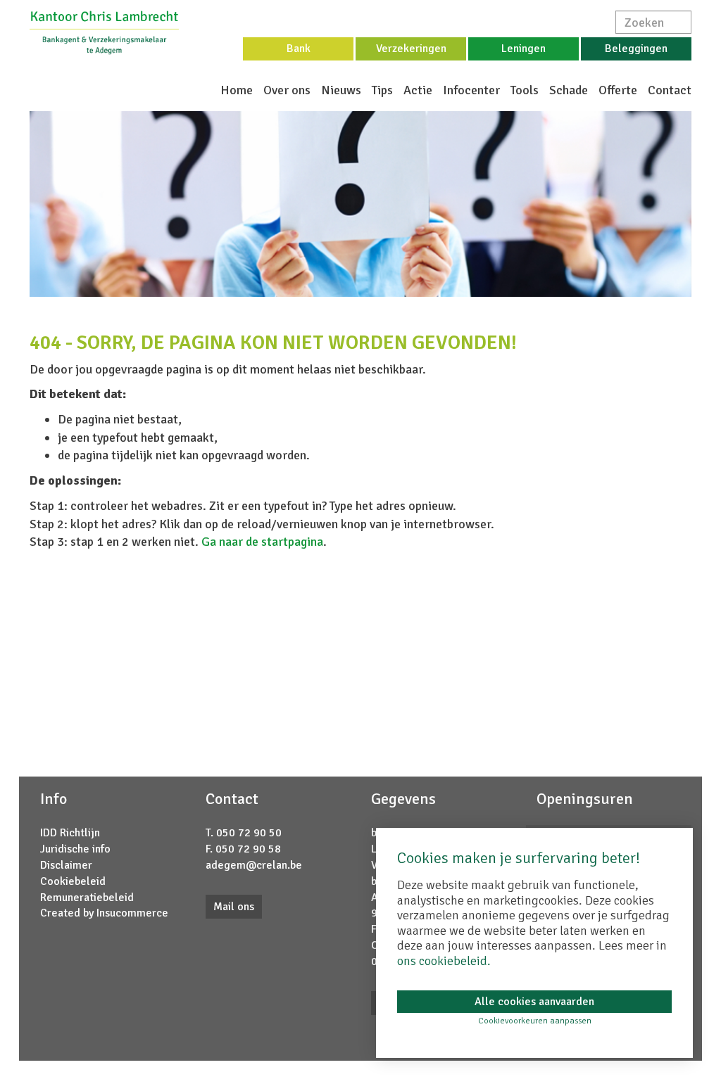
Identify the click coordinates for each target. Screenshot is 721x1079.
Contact (669, 90)
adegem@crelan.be (254, 865)
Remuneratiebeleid (87, 897)
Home (236, 90)
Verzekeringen (411, 49)
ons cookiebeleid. (444, 961)
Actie (417, 90)
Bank (299, 49)
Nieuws (341, 90)
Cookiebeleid (73, 881)
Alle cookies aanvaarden (534, 1002)
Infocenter (471, 90)
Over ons (287, 90)
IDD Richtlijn (70, 833)
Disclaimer (66, 865)
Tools (524, 90)
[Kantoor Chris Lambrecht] (104, 31)
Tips (382, 90)
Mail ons (233, 907)
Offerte (617, 90)
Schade (568, 90)
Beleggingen (636, 49)
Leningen (523, 49)
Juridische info (75, 849)
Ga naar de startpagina (262, 541)
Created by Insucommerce (104, 913)
